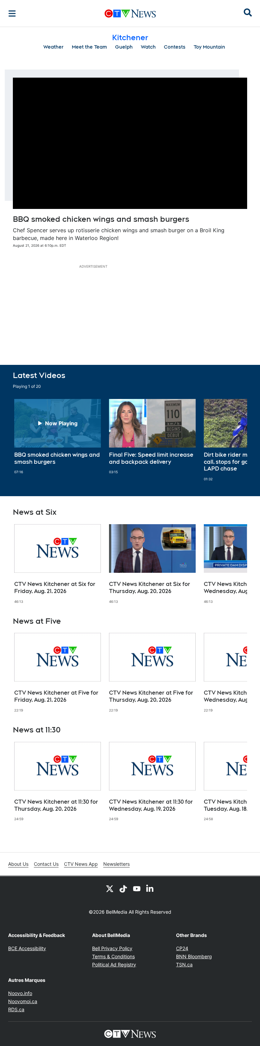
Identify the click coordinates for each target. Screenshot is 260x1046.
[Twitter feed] (110, 888)
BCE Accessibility (27, 948)
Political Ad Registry (114, 964)
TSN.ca (184, 964)
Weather (53, 47)
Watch (148, 47)
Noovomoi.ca (22, 1001)
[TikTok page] (123, 888)
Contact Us (46, 864)
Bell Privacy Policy (112, 948)
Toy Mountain (209, 47)
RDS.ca (16, 1009)
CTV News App (81, 864)
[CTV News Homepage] (130, 13)
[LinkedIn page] (150, 888)
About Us (18, 864)
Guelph (124, 47)
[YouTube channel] (137, 888)
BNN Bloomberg (194, 956)
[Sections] (12, 13)
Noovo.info (20, 993)
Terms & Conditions (113, 956)
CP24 (182, 948)
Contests (175, 47)
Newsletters (116, 864)
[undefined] (57, 437)
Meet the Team (89, 47)
